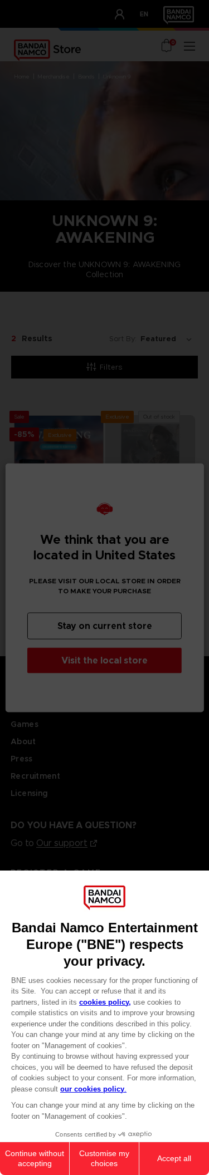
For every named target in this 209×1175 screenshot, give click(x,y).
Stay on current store (104, 625)
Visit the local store (104, 660)
